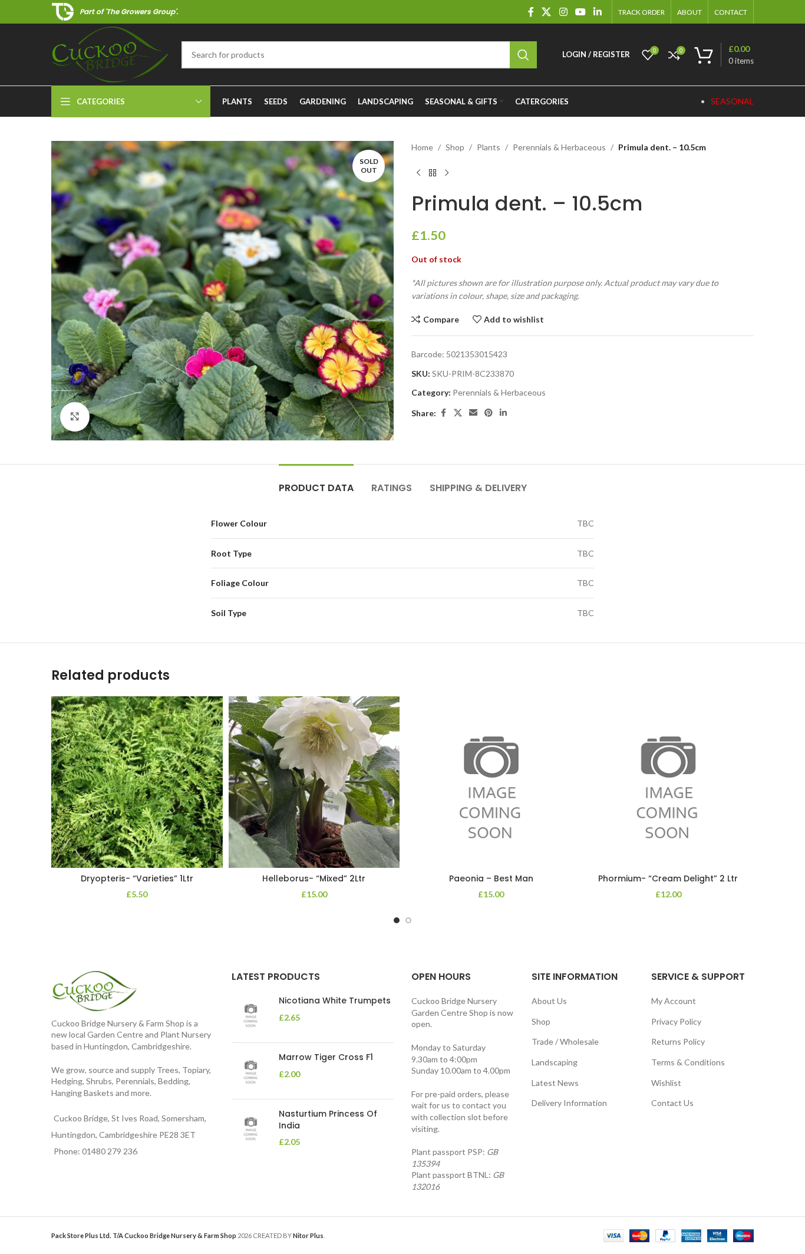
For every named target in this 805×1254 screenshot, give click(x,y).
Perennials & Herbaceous (559, 147)
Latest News (555, 1083)
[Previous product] (418, 173)
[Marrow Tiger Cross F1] (251, 1071)
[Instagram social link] (563, 12)
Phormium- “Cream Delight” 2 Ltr (668, 878)
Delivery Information (569, 1103)
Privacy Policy (676, 1021)
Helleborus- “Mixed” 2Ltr (313, 878)
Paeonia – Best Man (491, 878)
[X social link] (546, 12)
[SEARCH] (523, 54)
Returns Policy (678, 1041)
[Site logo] (110, 53)
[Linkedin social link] (598, 12)
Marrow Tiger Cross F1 (326, 1057)
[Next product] (447, 173)
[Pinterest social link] (488, 413)
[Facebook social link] (531, 12)
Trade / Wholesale (565, 1041)
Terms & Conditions (688, 1062)
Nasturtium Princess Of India (328, 1119)
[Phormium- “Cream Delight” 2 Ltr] (668, 782)
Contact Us (672, 1103)
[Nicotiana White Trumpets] (251, 1014)
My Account (673, 1001)
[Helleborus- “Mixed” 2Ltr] (314, 782)
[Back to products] (432, 173)
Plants (488, 147)
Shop (455, 147)
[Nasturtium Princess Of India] (251, 1128)
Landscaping (555, 1062)
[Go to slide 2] (408, 920)
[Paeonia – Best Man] (491, 782)
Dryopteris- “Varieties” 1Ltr (137, 878)
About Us (549, 1001)
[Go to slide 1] (397, 920)
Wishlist (666, 1083)
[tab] (316, 482)
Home (422, 147)
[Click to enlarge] (75, 417)
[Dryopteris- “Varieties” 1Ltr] (137, 782)
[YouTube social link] (580, 12)
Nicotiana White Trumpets (335, 1000)
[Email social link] (473, 413)
